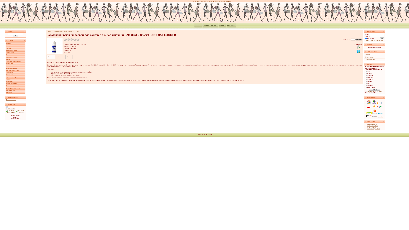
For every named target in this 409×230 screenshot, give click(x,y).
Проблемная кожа (11, 57)
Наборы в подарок (11, 83)
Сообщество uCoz (372, 126)
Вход (229, 1)
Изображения (60, 57)
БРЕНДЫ (9, 92)
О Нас (194, 1)
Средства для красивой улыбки (13, 78)
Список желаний (370, 59)
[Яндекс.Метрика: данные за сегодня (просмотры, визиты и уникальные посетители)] (10, 107)
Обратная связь (201, 1)
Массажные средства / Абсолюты (12, 71)
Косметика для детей (12, 85)
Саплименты (10, 74)
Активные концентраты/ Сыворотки (13, 62)
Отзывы (69, 57)
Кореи (369, 83)
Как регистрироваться (221, 1)
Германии (370, 77)
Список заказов (369, 57)
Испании (370, 85)
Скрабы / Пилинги (11, 50)
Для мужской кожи (11, 68)
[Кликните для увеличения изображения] (55, 46)
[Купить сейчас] (358, 47)
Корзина (367, 54)
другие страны (371, 87)
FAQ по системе (371, 127)
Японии (369, 73)
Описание (51, 57)
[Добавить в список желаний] (358, 51)
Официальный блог (372, 124)
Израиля (370, 79)
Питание (8, 54)
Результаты (368, 91)
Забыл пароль (370, 40)
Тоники (8, 48)
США (368, 71)
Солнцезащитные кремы (13, 66)
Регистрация (210, 1)
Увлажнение (10, 52)
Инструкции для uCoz (373, 129)
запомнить (370, 38)
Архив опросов (377, 91)
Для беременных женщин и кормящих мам (14, 89)
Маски (8, 59)
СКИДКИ (8, 43)
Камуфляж (9, 81)
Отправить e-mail (11, 100)
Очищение (9, 46)
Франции (370, 75)
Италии (369, 81)
